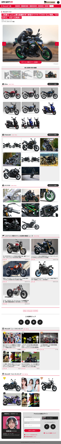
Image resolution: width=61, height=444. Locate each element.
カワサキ (36, 310)
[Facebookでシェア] (27, 322)
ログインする (31, 430)
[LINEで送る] (33, 322)
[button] (57, 44)
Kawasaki (30, 310)
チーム (46, 6)
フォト (51, 6)
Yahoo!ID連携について (50, 433)
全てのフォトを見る (53, 84)
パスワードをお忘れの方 (31, 434)
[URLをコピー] (40, 322)
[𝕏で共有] (21, 322)
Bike (25, 310)
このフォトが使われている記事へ (30, 62)
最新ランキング (33, 6)
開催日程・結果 (25, 6)
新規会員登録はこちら (31, 436)
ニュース (17, 6)
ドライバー (41, 6)
